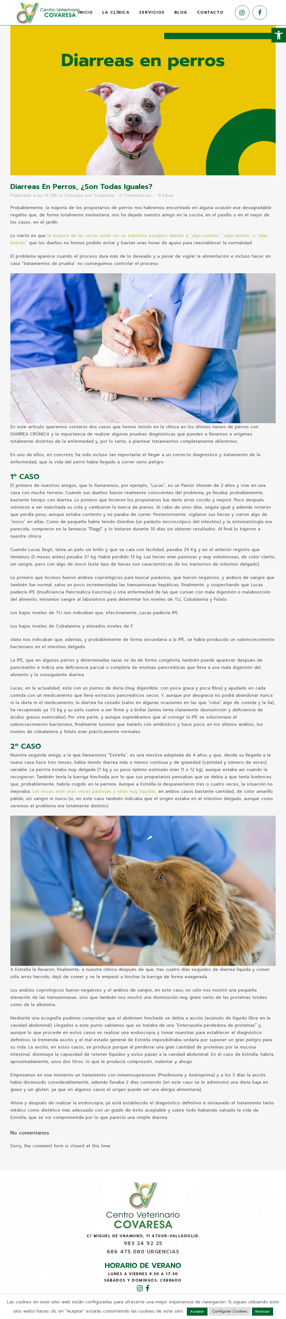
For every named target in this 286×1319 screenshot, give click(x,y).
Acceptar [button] (197, 1311)
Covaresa (104, 195)
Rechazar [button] (262, 1311)
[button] (278, 35)
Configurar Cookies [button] (229, 1311)
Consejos (74, 195)
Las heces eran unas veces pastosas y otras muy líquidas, (95, 791)
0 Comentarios (135, 195)
